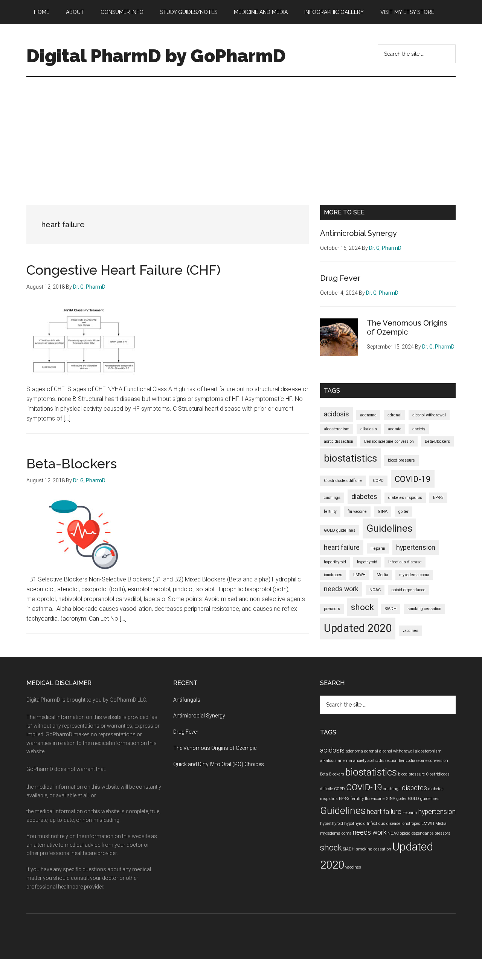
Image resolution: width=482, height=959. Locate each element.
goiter (403, 511)
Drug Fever (340, 278)
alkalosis (368, 429)
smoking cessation (424, 608)
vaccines (410, 630)
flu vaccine (357, 511)
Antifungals (186, 700)
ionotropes (333, 574)
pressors (332, 608)
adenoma (368, 415)
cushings (332, 497)
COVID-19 (413, 479)
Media (382, 574)
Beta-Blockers (71, 463)
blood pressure (401, 460)
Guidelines (389, 528)
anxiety (418, 429)
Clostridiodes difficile (343, 480)
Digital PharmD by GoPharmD (156, 55)
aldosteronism (336, 429)
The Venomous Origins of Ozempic (407, 327)
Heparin (378, 548)
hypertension (415, 547)
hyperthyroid (335, 562)
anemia (394, 429)
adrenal (394, 415)
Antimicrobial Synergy (358, 233)
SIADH (391, 608)
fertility (330, 511)
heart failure (342, 547)
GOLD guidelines (339, 530)
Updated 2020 (358, 628)
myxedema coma (414, 574)
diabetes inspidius (405, 497)
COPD (378, 480)
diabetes (364, 496)
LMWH (359, 574)
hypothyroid (367, 562)
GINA (382, 511)
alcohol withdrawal (429, 415)
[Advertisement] (241, 133)
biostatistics (350, 458)
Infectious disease (405, 562)
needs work (341, 589)
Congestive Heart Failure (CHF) (123, 270)
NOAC (375, 589)
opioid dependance (409, 589)
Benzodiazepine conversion (389, 441)
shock (362, 607)
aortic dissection (338, 441)
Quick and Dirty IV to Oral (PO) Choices (218, 764)
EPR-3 (438, 497)
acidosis (336, 414)
